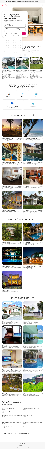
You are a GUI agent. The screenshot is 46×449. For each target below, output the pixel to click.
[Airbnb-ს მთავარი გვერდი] (5, 5)
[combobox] (15, 25)
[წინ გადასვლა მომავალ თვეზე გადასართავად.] (20, 33)
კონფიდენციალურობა (20, 447)
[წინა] (20, 55)
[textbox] (9, 30)
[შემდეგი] (25, 55)
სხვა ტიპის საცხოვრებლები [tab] (7, 404)
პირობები (28, 447)
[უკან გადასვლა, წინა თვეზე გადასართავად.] (6, 33)
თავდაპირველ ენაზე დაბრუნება (32, 1)
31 (6, 50)
